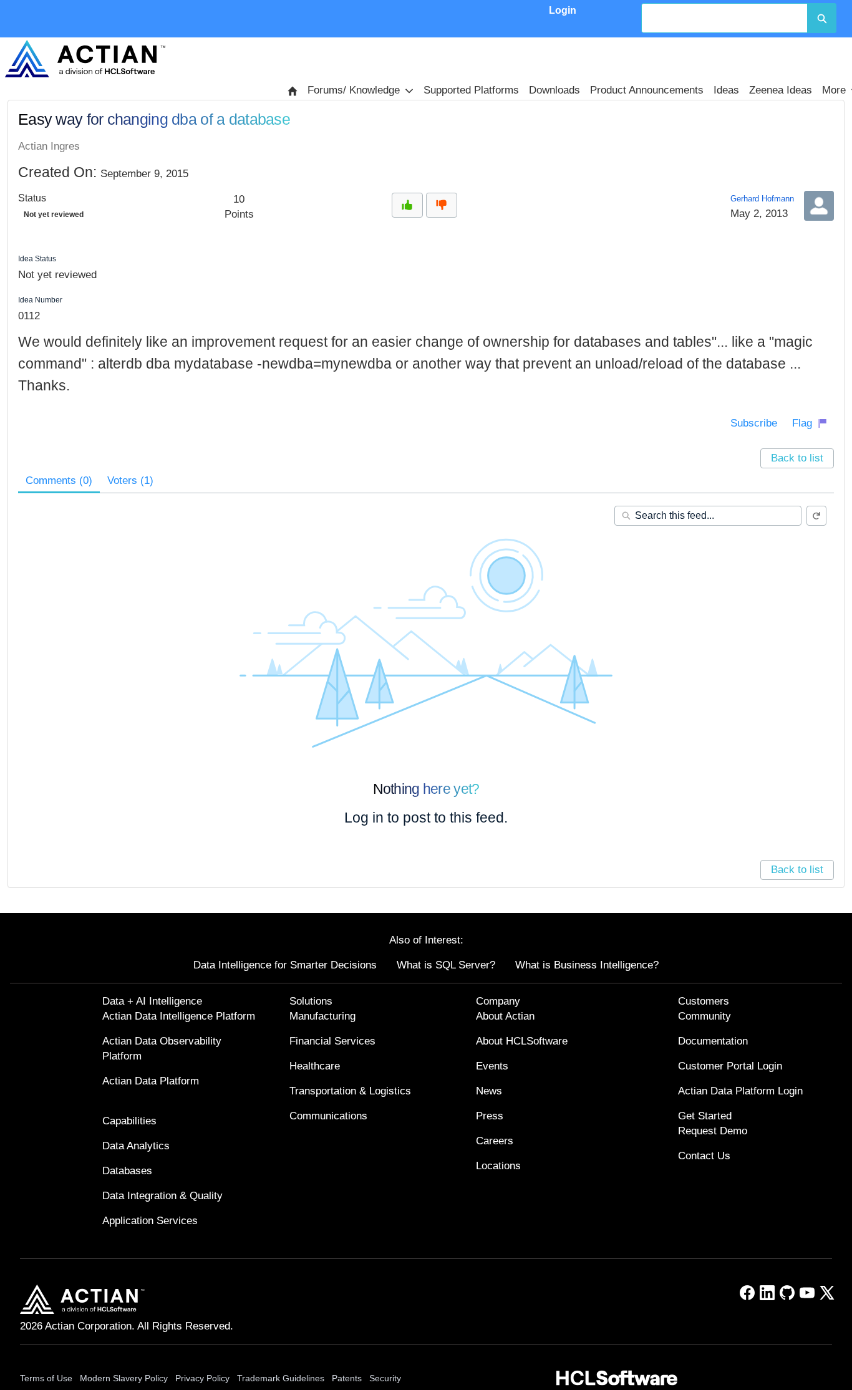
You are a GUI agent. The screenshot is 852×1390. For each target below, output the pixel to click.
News (489, 1091)
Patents (347, 1378)
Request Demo (712, 1131)
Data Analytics (136, 1146)
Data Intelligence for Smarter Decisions (285, 965)
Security (385, 1378)
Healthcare (314, 1066)
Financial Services (332, 1041)
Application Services (150, 1221)
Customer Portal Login (730, 1066)
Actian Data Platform (150, 1081)
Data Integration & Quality (162, 1196)
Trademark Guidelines (280, 1378)
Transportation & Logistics (350, 1091)
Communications (328, 1116)
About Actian (505, 1016)
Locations (498, 1166)
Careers (494, 1141)
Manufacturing (322, 1016)
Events (492, 1066)
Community (704, 1016)
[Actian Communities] (85, 58)
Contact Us (704, 1156)
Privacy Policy (202, 1378)
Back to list (797, 458)
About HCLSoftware (522, 1041)
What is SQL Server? (446, 965)
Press (489, 1116)
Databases (127, 1171)
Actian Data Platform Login (740, 1091)
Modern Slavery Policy (124, 1378)
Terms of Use (46, 1378)
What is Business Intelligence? (587, 965)
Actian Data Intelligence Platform (178, 1016)
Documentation (713, 1041)
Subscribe (753, 423)
